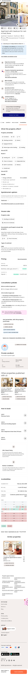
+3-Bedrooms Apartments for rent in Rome (19, 587)
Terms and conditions (6, 621)
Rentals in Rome (6, 577)
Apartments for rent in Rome (19, 578)
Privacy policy (4, 616)
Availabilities (23, 122)
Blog (2, 609)
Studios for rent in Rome (18, 591)
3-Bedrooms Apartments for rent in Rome (7, 587)
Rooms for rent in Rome (8, 590)
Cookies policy (4, 618)
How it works (4, 604)
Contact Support (5, 632)
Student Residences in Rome (7, 594)
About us (3, 606)
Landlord (8, 122)
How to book (15, 122)
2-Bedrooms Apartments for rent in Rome (19, 582)
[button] (21, 24)
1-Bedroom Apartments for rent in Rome (8, 581)
